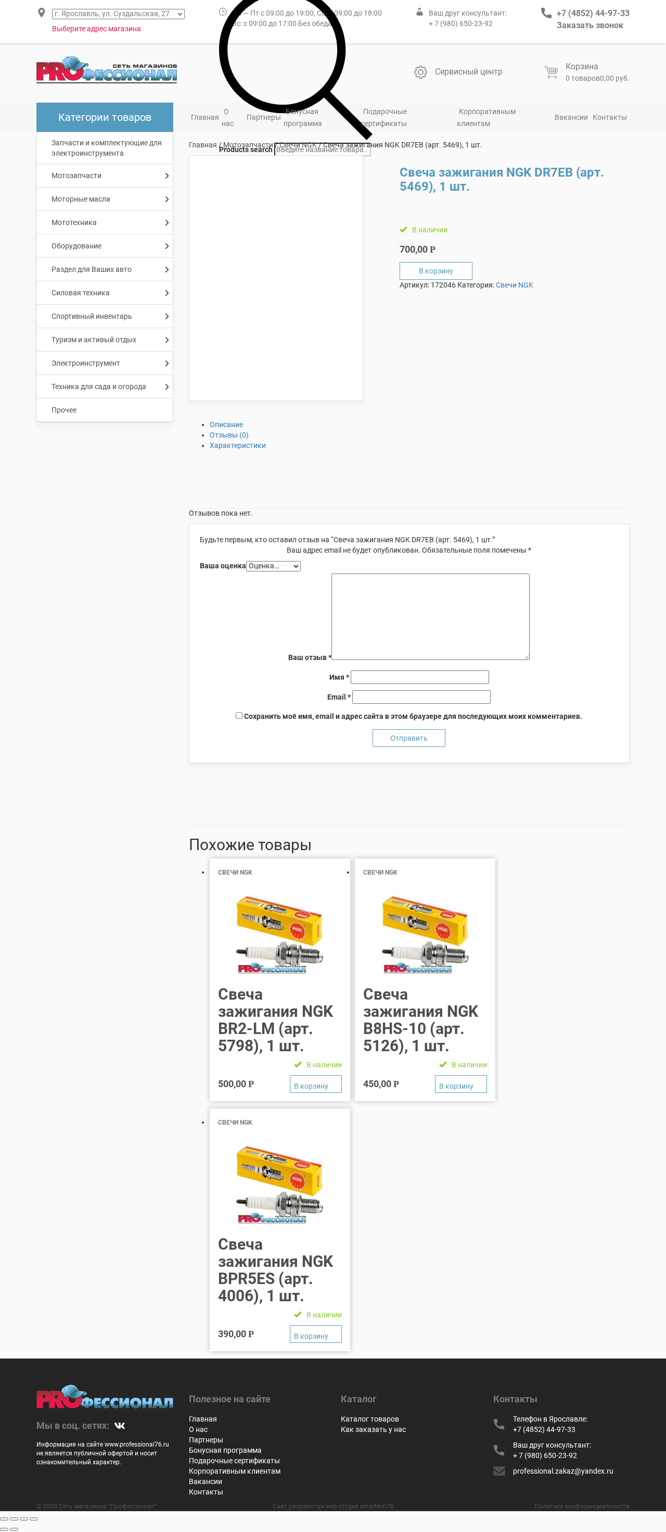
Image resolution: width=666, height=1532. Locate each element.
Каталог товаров (370, 1419)
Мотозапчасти (248, 145)
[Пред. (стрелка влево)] (4, 1529)
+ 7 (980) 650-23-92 (461, 23)
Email (339, 697)
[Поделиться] (14, 1519)
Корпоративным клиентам (486, 117)
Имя (339, 677)
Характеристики (238, 445)
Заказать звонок (590, 25)
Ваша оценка (223, 566)
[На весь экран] (24, 1519)
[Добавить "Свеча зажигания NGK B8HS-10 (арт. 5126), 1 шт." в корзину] (461, 1084)
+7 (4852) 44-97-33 (593, 13)
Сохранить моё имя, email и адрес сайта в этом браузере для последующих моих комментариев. (413, 716)
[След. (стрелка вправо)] (14, 1529)
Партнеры (264, 117)
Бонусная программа (303, 117)
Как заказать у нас (373, 1429)
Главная (205, 117)
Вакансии (571, 117)
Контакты (610, 117)
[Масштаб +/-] (34, 1519)
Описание (226, 424)
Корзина (582, 66)
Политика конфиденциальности (582, 1506)
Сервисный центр (469, 72)
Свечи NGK (298, 145)
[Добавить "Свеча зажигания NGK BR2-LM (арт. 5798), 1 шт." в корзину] (316, 1084)
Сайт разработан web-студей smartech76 (333, 1506)
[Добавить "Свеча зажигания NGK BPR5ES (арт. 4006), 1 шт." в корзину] (316, 1334)
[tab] (420, 424)
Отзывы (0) (229, 435)
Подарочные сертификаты (384, 117)
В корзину (436, 271)
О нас (228, 117)
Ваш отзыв (309, 657)
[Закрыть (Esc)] (4, 1519)
